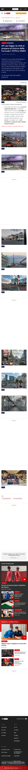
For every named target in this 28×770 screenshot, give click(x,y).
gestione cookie (5, 749)
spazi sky (16, 738)
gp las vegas (18, 498)
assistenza (19, 763)
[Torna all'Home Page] (7, 13)
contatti (23, 763)
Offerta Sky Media (5, 755)
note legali (4, 752)
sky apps (16, 730)
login (25, 9)
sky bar (16, 735)
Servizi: (15, 724)
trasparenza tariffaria (12, 763)
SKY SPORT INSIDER (21, 13)
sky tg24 (3, 730)
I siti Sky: (3, 724)
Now (15, 732)
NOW (4, 72)
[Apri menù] (2, 13)
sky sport (3, 727)
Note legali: (3, 746)
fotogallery (6, 498)
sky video (3, 732)
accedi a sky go (20, 718)
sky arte (3, 735)
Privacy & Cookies (9, 762)
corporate (16, 755)
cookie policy (17, 749)
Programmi (17, 740)
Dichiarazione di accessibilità (18, 752)
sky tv (15, 727)
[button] (11, 768)
